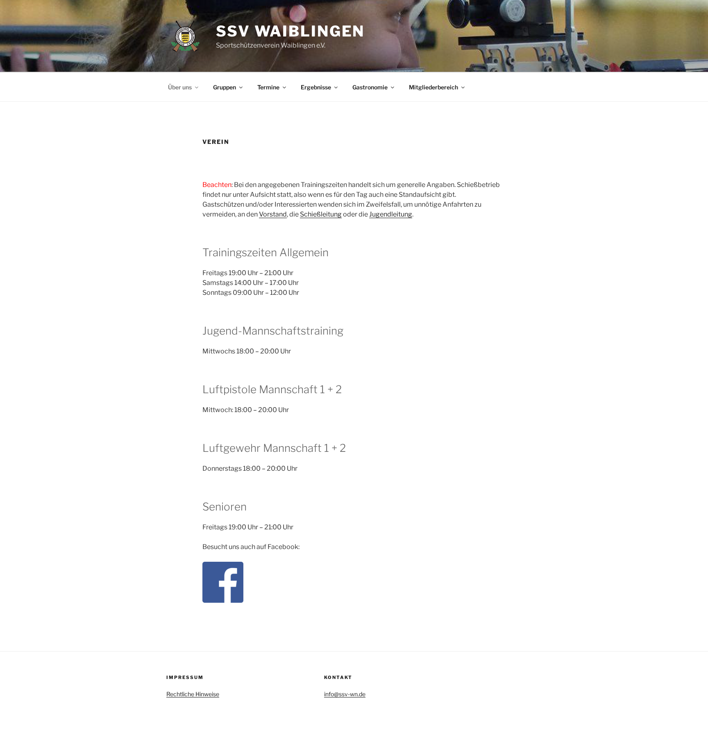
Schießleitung (321, 214)
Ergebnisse (316, 87)
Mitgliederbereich (433, 87)
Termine (268, 87)
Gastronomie (370, 87)
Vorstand (273, 214)
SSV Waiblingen (290, 31)
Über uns (180, 87)
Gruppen (224, 87)
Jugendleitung (390, 214)
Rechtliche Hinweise (192, 693)
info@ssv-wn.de (344, 693)
